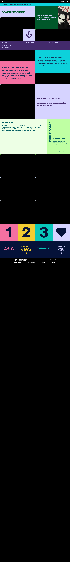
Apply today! (29, 4)
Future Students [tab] (17, 262)
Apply (61, 1)
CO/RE (4, 1)
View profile (55, 147)
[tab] (53, 260)
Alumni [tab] (43, 262)
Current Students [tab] (31, 262)
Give (64, 1)
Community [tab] (54, 262)
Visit (67, 1)
